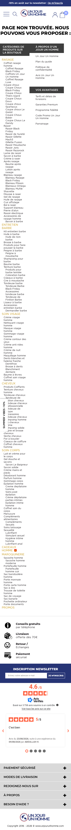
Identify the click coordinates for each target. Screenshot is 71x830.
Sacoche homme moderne (15, 562)
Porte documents (14, 604)
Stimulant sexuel (14, 535)
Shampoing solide (14, 427)
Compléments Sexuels (13, 523)
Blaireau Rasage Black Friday (14, 179)
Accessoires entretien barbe (13, 306)
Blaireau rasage (13, 175)
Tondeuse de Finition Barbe (13, 298)
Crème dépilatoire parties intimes (16, 498)
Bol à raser (10, 205)
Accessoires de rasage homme (12, 217)
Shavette (9, 191)
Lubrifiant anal (13, 543)
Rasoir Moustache (15, 145)
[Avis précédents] (2, 730)
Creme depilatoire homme (16, 488)
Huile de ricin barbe (13, 238)
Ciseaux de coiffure (15, 441)
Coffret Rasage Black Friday (14, 70)
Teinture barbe (12, 267)
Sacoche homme (13, 557)
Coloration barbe (15, 275)
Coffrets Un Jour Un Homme (15, 75)
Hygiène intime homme (14, 539)
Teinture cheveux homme (13, 391)
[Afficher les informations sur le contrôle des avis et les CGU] (57, 704)
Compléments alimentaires (12, 518)
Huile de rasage (13, 199)
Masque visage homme (12, 329)
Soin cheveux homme (11, 423)
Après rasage (11, 161)
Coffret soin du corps (12, 509)
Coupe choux (11, 85)
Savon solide (11, 467)
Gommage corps (13, 481)
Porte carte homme (15, 585)
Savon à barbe (12, 156)
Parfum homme (13, 478)
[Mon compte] (55, 15)
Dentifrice (11, 363)
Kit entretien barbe (15, 231)
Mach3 (9, 139)
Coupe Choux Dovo (13, 100)
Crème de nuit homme (12, 351)
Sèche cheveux (12, 436)
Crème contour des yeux (15, 340)
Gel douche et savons (12, 460)
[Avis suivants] (68, 730)
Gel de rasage (12, 196)
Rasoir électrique (13, 213)
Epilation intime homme (14, 504)
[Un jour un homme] (35, 817)
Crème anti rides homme (13, 346)
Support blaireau (13, 207)
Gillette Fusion (13, 142)
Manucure (9, 513)
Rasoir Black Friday (12, 130)
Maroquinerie (13, 554)
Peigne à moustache (11, 254)
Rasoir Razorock (14, 150)
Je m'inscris (56, 675)
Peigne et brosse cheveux (13, 432)
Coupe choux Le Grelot (15, 111)
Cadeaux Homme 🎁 (9, 549)
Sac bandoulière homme (13, 575)
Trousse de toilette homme (14, 592)
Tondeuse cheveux (14, 395)
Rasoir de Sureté (15, 134)
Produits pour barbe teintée (13, 271)
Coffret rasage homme (12, 64)
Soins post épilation (11, 493)
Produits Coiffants (14, 387)
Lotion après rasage (12, 171)
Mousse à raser (12, 194)
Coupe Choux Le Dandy (15, 122)
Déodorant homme (15, 475)
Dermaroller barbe (16, 310)
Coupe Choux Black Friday (13, 89)
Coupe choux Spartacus (13, 105)
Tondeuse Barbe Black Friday (14, 287)
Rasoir (7, 126)
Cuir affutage (11, 202)
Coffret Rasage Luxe (14, 81)
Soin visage (11, 314)
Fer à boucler (11, 438)
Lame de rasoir (12, 153)
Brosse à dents (14, 366)
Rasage (8, 59)
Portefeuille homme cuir (12, 570)
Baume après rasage (13, 165)
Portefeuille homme (15, 566)
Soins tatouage (12, 527)
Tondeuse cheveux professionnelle (16, 404)
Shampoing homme (15, 419)
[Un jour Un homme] (34, 13)
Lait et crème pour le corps (14, 455)
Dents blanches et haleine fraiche (14, 359)
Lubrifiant (11, 532)
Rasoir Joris (12, 147)
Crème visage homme (12, 318)
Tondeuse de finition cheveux (14, 399)
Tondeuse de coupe (12, 410)
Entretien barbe (10, 226)
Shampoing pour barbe (13, 260)
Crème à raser (12, 158)
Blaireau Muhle (14, 188)
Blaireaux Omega (15, 186)
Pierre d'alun (11, 210)
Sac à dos (9, 587)
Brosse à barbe (12, 242)
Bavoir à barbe (14, 221)
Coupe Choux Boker (13, 116)
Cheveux (8, 383)
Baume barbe (12, 264)
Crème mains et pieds (13, 471)
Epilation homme (13, 483)
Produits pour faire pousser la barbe (14, 246)
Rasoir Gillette (13, 136)
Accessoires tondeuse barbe (14, 293)
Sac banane (10, 598)
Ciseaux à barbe (13, 277)
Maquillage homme (15, 355)
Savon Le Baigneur (16, 464)
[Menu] (6, 14)
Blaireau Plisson (14, 183)
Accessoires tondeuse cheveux (16, 415)
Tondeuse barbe (13, 283)
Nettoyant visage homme (14, 324)
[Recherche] (15, 14)
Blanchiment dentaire (12, 370)
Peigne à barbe (13, 250)
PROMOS (8, 607)
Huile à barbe (11, 234)
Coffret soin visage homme (15, 379)
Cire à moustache (14, 280)
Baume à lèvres (13, 374)
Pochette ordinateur (15, 601)
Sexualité (9, 530)
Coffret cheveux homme (13, 445)
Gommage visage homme (14, 335)
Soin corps (11, 450)
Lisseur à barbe (13, 302)
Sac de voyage (12, 596)
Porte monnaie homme (12, 581)
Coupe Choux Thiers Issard (13, 94)
